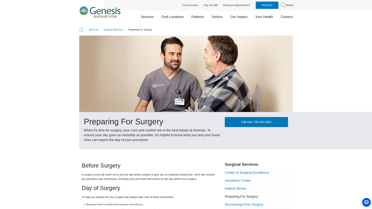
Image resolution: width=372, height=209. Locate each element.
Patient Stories (235, 188)
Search (289, 5)
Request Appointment (236, 5)
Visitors (217, 17)
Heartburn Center (238, 180)
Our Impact (239, 17)
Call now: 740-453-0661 (256, 122)
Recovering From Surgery (244, 204)
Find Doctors (190, 5)
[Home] (104, 12)
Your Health (264, 17)
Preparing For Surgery (241, 196)
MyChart (267, 5)
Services (147, 17)
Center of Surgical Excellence (247, 172)
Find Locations (172, 17)
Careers (287, 17)
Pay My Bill (211, 5)
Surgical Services (113, 29)
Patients (197, 17)
